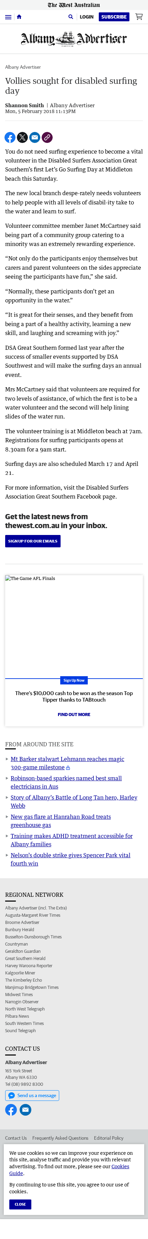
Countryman (16, 944)
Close (20, 1204)
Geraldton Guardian (23, 951)
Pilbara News (17, 1016)
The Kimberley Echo (23, 980)
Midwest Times (19, 994)
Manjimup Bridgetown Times (32, 987)
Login (87, 17)
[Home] (19, 17)
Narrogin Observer (22, 1001)
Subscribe (114, 17)
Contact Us (16, 1138)
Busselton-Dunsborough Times (33, 936)
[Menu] (8, 16)
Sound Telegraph (20, 1030)
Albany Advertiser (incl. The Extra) (36, 908)
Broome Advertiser (22, 922)
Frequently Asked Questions (60, 1138)
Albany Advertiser (23, 67)
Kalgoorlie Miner (20, 972)
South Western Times (24, 1023)
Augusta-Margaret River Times (32, 915)
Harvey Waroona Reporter (28, 965)
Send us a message (37, 1095)
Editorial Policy (109, 1138)
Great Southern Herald (25, 958)
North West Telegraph (25, 1009)
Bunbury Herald (19, 929)
